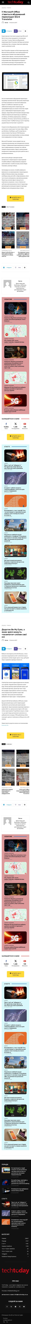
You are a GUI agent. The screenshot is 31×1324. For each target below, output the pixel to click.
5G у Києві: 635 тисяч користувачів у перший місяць (14, 341)
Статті (6, 463)
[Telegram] (15, 1306)
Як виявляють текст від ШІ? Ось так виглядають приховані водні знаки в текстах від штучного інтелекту (15, 513)
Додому (4, 7)
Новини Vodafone (9, 316)
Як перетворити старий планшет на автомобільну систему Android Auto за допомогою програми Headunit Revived (19, 1171)
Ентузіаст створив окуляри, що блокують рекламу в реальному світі (23, 221)
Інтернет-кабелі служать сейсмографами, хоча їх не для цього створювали (14, 489)
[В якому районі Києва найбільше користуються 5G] (15, 400)
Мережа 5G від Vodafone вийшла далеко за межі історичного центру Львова (14, 389)
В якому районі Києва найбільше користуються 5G (14, 410)
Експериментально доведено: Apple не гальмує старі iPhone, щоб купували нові (23, 254)
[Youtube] (24, 1306)
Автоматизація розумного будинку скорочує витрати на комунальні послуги (14, 562)
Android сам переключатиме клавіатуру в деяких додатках (22, 240)
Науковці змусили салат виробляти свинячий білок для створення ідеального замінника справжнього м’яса (15, 585)
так (6, 423)
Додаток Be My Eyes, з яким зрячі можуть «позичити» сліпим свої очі (8, 254)
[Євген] (3, 22)
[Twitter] (19, 1306)
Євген (6, 22)
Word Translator (10, 207)
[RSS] (11, 1306)
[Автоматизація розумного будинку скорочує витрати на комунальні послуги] (15, 551)
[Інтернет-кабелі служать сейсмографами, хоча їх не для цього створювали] (15, 478)
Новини (9, 7)
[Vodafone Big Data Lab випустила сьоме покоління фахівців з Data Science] (15, 308)
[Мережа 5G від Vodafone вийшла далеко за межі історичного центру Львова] (15, 378)
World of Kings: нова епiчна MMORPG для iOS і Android (8, 240)
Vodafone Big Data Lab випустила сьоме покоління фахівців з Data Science (15, 319)
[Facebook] (7, 1306)
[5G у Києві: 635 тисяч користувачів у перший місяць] (15, 331)
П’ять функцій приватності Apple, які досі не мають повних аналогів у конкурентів (15, 608)
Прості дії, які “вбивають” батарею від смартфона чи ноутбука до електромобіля (13, 466)
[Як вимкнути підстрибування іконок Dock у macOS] (6, 1191)
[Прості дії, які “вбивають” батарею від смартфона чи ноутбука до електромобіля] (15, 455)
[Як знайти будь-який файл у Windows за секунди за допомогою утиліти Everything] (6, 1182)
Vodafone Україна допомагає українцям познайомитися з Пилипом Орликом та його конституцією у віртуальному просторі (14, 365)
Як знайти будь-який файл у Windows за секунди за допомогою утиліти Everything (20, 1181)
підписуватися (24, 423)
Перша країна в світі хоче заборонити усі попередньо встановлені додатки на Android (8, 221)
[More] (25, 31)
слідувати (16, 423)
